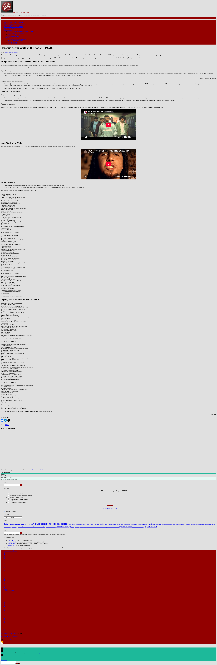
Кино (201, 524)
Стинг (72, 527)
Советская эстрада (63, 527)
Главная (6, 20)
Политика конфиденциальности (16, 39)
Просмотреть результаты (110, 508)
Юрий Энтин (108, 527)
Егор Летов (190, 524)
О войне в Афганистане (16, 497)
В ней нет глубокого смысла (18, 501)
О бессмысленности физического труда (21, 495)
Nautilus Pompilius (85, 524)
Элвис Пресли (83, 527)
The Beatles (100, 524)
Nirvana (91, 524)
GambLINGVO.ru (12, 542)
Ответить (4, 660)
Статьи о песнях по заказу (15, 40)
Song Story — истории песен (21, 12)
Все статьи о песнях (13, 36)
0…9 (5, 589)
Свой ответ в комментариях (18, 502)
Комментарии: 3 (13, 52)
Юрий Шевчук (102, 527)
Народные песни (18, 527)
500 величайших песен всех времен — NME (20, 31)
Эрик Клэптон (96, 527)
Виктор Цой (147, 524)
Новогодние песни (9, 28)
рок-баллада (141, 527)
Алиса (118, 524)
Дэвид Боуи (185, 524)
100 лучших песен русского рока (13, 22)
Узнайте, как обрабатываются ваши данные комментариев (49, 469)
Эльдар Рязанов (89, 527)
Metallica (79, 524)
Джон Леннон (177, 524)
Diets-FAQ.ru (11, 540)
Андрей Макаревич (124, 524)
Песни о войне (8, 25)
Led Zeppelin (74, 524)
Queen (95, 524)
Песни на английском (10, 551)
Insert (18, 663)
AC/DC (70, 524)
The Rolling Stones (110, 524)
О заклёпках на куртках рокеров (19, 499)
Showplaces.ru (11, 543)
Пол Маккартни (38, 527)
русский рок (150, 526)
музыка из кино (125, 527)
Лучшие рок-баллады (13, 34)
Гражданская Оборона (166, 524)
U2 (115, 524)
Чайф (76, 527)
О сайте (6, 37)
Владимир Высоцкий (156, 524)
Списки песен (8, 30)
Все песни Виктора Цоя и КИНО (13, 27)
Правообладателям (12, 43)
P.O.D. (7, 52)
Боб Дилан (131, 524)
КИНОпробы (196, 524)
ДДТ (172, 524)
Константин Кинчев (208, 524)
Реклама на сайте (12, 42)
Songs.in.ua (10, 545)
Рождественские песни (49, 527)
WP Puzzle (8, 639)
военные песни (115, 527)
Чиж (78, 527)
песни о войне (135, 527)
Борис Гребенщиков (138, 524)
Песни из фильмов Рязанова (15, 33)
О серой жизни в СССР (16, 494)
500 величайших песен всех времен (14, 24)
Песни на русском (9, 590)
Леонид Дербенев (11, 527)
